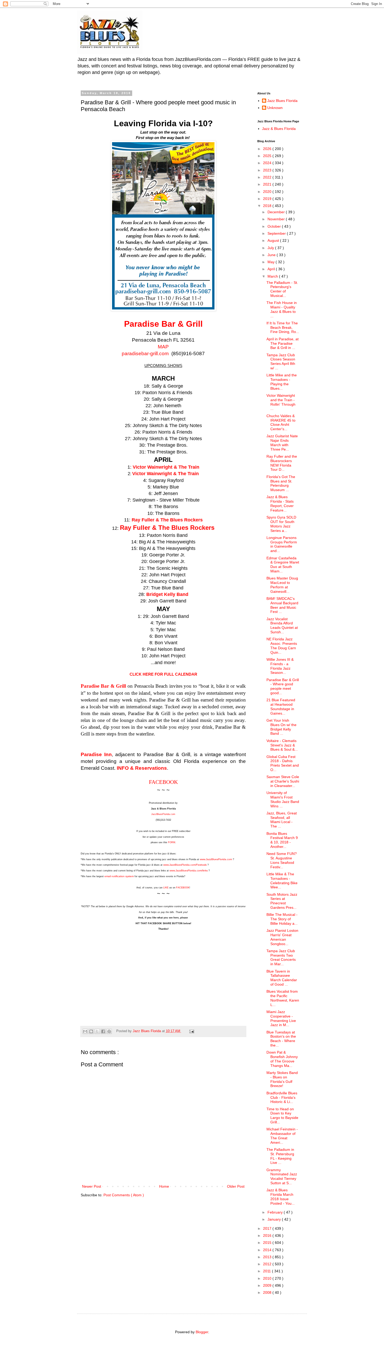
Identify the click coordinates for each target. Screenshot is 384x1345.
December (276, 212)
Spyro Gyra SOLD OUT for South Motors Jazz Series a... (281, 523)
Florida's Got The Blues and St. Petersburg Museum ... (280, 483)
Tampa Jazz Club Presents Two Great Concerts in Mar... (281, 957)
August (273, 240)
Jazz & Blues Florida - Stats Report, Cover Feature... (280, 503)
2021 (267, 184)
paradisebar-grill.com (146, 353)
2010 (267, 1278)
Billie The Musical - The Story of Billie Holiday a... (282, 919)
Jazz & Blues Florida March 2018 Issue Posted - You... (280, 1196)
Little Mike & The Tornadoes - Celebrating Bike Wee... (282, 880)
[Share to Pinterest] (109, 1031)
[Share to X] (97, 1031)
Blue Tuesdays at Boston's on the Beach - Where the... (281, 1038)
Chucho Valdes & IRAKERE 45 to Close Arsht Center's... (280, 422)
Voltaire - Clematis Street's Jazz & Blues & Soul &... (282, 745)
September (277, 233)
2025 (267, 156)
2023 (267, 170)
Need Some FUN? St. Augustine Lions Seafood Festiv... (281, 860)
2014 (267, 1250)
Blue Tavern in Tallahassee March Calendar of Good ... (281, 977)
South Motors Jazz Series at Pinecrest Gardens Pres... (281, 901)
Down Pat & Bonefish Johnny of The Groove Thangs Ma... (282, 1058)
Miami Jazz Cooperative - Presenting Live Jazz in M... (281, 1018)
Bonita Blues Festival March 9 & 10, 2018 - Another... (282, 840)
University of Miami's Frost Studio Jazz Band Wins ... (282, 799)
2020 (267, 191)
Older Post (236, 1186)
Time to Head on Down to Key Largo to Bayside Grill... (282, 1115)
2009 (267, 1285)
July (271, 248)
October (274, 226)
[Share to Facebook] (103, 1031)
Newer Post (91, 1186)
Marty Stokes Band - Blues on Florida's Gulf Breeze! (282, 1079)
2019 (267, 199)
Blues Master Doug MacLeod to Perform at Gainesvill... (282, 584)
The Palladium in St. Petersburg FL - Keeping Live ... (280, 1156)
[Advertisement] (163, 975)
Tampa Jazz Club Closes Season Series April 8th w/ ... (280, 361)
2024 (267, 163)
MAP (163, 346)
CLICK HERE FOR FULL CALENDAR (163, 674)
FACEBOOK (163, 782)
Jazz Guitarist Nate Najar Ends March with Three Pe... (282, 442)
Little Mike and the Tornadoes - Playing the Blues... (281, 381)
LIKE (165, 887)
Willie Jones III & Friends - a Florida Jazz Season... (280, 666)
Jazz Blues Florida (282, 101)
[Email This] (85, 1031)
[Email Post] (191, 1031)
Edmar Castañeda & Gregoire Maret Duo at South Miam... (282, 564)
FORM (171, 842)
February (275, 1212)
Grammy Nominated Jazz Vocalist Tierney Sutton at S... (281, 1176)
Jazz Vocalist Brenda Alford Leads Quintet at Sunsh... (282, 625)
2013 (267, 1257)
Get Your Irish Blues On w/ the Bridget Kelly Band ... (281, 726)
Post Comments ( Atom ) (123, 1195)
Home (164, 1186)
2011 (267, 1271)
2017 (267, 1228)
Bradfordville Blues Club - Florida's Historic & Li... (281, 1097)
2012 (267, 1264)
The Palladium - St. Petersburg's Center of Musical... (282, 289)
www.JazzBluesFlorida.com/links (189, 870)
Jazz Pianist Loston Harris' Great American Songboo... (282, 937)
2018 (267, 206)
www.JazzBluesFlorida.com (216, 859)
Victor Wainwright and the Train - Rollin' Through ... (280, 402)
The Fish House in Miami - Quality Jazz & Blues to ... (281, 309)
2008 (267, 1292)
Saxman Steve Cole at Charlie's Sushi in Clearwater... (282, 781)
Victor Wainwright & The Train (166, 467)
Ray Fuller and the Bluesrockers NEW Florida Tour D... (281, 463)
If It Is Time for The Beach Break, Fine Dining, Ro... (282, 327)
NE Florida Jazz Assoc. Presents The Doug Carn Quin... (281, 645)
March (273, 276)
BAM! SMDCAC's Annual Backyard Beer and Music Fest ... (282, 605)
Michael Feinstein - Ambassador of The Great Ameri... (282, 1135)
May (271, 262)
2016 (267, 1235)
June (272, 255)
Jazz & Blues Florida (279, 129)
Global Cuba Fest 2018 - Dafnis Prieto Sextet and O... (282, 763)
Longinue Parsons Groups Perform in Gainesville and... (281, 544)
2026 (267, 149)
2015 (267, 1242)
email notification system (119, 876)
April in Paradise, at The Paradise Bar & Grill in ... (282, 343)
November (276, 219)
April (271, 269)
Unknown (275, 108)
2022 (267, 177)
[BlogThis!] (91, 1031)
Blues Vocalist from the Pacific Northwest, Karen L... (282, 998)
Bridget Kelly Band (167, 594)
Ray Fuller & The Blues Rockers (167, 519)
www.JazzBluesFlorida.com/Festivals (185, 864)
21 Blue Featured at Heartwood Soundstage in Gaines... (280, 706)
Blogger (202, 1332)
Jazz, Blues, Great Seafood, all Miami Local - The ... (281, 819)
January (274, 1219)
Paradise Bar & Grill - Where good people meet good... (282, 686)
